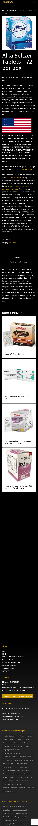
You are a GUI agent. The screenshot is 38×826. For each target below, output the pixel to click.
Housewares (7, 767)
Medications (13, 10)
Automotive (29, 736)
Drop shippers (7, 746)
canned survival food (20, 810)
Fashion (29, 757)
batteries (6, 806)
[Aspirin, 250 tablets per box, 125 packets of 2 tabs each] (19, 465)
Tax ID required (8, 781)
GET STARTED (7, 660)
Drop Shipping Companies (22, 746)
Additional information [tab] (19, 262)
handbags (6, 763)
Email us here (16, 177)
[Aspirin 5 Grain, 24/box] (19, 333)
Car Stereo (17, 743)
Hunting (14, 767)
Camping (11, 739)
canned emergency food (18, 806)
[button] (34, 2)
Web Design (7, 784)
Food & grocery (8, 760)
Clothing (24, 743)
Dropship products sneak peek (12, 753)
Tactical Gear (28, 777)
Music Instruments (23, 770)
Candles (18, 739)
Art (23, 736)
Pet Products (7, 774)
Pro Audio (16, 774)
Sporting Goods (8, 777)
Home (4, 10)
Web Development (18, 784)
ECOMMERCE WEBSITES (11, 662)
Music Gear (11, 770)
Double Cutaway (8, 817)
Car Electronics (7, 743)
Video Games (23, 781)
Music (5, 770)
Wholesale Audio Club (10, 719)
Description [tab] (19, 257)
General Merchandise (21, 760)
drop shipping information (11, 750)
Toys (16, 781)
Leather (27, 767)
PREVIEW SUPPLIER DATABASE (13, 657)
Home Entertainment (22, 763)
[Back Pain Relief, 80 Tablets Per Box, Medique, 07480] (19, 420)
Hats (12, 763)
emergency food (20, 817)
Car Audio (26, 739)
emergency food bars (10, 820)
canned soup (7, 810)
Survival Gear (18, 777)
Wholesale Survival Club (11, 713)
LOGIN (4, 651)
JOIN (4, 654)
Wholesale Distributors (10, 788)
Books (5, 739)
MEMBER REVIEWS (9, 665)
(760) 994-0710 (13, 682)
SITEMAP (5, 671)
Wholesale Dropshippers (26, 788)
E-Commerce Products (10, 757)
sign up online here (26, 169)
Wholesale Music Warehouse (12, 716)
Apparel (18, 736)
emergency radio (26, 824)
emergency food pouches (11, 824)
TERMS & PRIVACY (9, 668)
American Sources (8, 736)
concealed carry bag (20, 813)
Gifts (31, 760)
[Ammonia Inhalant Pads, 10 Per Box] (19, 376)
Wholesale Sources (9, 791)
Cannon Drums (7, 813)
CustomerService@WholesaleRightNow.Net (18, 688)
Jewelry (21, 767)
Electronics (22, 757)
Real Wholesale (25, 774)
